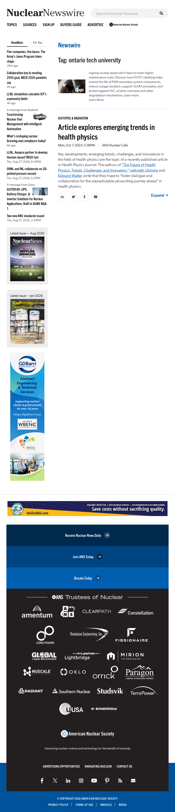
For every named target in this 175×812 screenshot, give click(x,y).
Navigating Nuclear (98, 766)
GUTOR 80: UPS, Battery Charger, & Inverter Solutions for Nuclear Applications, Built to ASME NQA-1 (27, 198)
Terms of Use (84, 804)
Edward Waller (70, 175)
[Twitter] (55, 780)
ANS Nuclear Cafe (115, 145)
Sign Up (48, 24)
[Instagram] (81, 780)
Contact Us (124, 766)
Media (123, 804)
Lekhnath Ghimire (144, 170)
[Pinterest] (107, 780)
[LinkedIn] (68, 780)
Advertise (95, 24)
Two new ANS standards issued (25, 215)
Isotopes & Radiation (73, 118)
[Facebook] (42, 780)
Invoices (106, 804)
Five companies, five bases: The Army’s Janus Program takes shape (26, 56)
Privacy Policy (58, 804)
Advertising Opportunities (61, 766)
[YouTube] (94, 780)
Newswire (69, 45)
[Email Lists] (133, 780)
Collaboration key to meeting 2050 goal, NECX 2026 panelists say (27, 77)
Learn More (96, 99)
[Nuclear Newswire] (120, 780)
